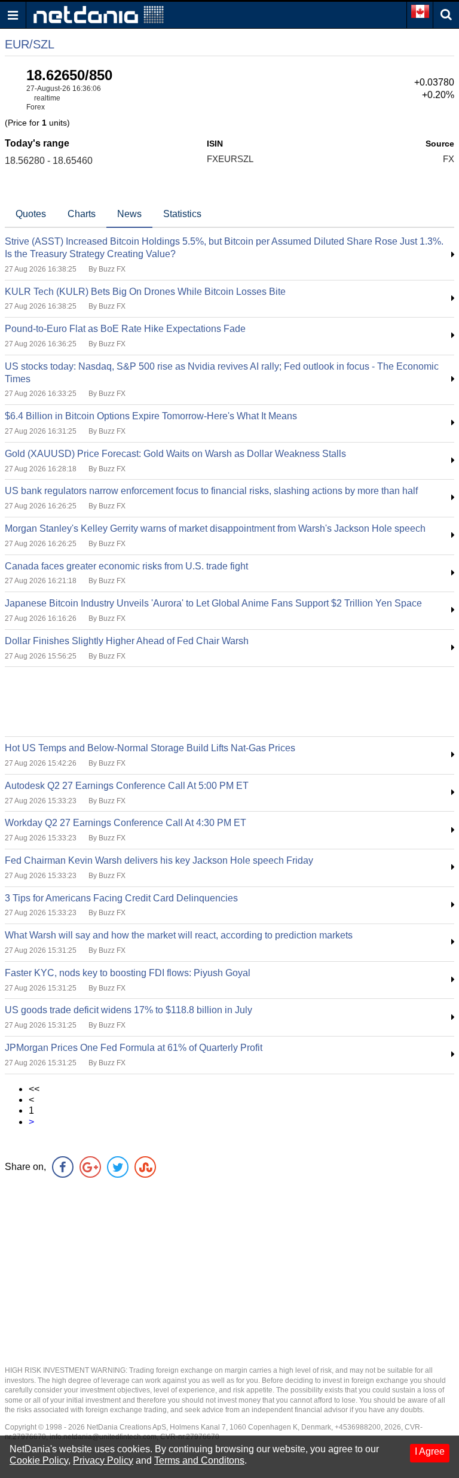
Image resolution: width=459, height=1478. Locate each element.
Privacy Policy (103, 1460)
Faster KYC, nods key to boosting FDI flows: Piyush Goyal (127, 973)
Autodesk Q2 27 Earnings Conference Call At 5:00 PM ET (127, 786)
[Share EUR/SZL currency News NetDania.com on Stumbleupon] (145, 1167)
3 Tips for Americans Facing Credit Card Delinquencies (121, 898)
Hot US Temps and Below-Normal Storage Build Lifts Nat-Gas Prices (150, 748)
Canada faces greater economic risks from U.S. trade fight (126, 566)
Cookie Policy (39, 1460)
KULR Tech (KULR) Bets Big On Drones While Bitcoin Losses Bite (145, 292)
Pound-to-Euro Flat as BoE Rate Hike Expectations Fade (125, 329)
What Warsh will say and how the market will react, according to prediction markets (179, 935)
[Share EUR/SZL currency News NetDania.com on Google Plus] (90, 1167)
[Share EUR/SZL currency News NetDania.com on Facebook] (62, 1167)
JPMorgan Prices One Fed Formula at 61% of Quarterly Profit (133, 1048)
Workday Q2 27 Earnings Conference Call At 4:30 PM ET (125, 823)
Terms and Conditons (199, 1460)
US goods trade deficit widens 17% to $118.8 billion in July (128, 1010)
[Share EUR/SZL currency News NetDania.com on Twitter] (117, 1167)
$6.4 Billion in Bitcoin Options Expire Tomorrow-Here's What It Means (151, 416)
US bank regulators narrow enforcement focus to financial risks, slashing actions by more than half (211, 491)
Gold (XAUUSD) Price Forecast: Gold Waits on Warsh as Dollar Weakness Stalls (175, 454)
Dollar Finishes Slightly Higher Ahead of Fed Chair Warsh (127, 641)
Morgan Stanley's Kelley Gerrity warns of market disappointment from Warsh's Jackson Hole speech (215, 528)
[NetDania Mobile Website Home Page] (98, 14)
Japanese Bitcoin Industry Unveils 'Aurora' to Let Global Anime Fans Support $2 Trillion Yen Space (213, 603)
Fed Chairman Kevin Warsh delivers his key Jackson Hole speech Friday (159, 860)
